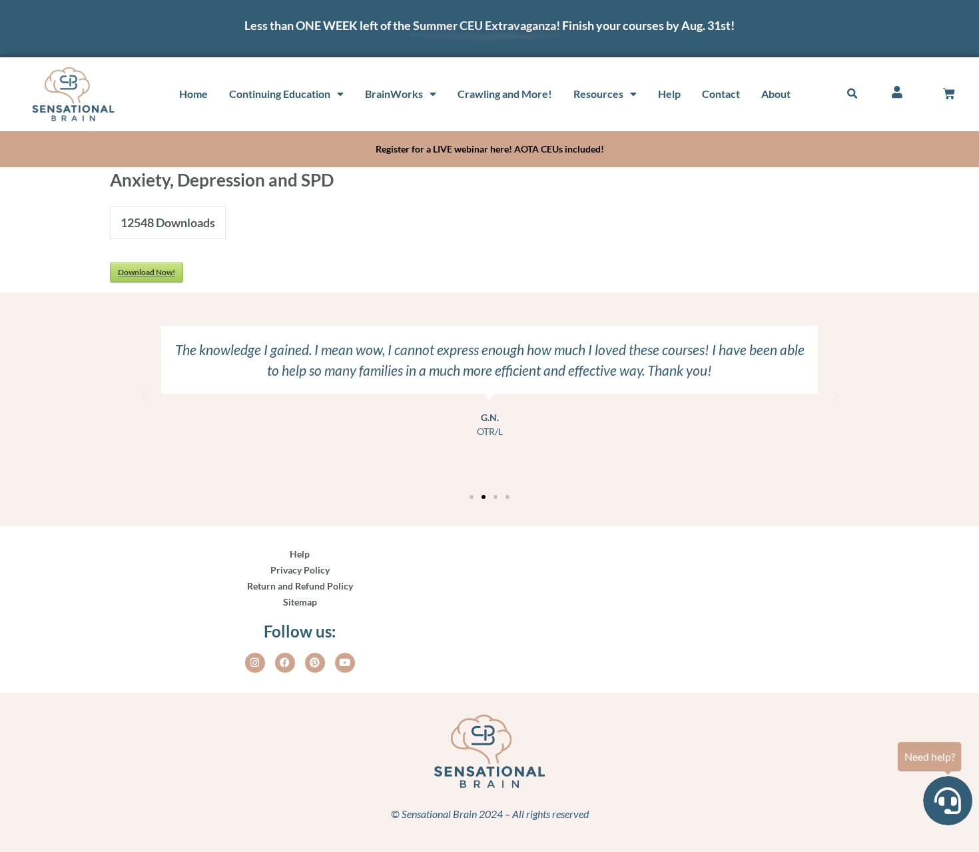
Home (193, 93)
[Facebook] (285, 663)
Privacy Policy (300, 570)
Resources (598, 93)
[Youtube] (345, 663)
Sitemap (300, 602)
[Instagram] (255, 663)
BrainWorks (394, 93)
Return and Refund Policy (300, 586)
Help (669, 93)
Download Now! (146, 272)
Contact (721, 93)
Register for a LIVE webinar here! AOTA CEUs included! (490, 149)
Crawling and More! (505, 93)
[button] (851, 94)
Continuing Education (279, 93)
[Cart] (949, 94)
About (776, 93)
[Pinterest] (315, 663)
